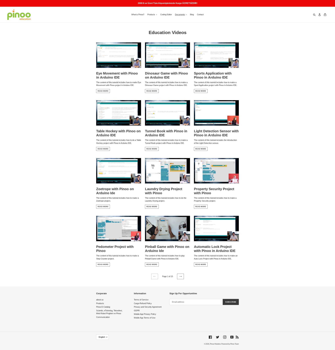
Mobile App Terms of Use (144, 318)
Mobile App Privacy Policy (145, 314)
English (102, 337)
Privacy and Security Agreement (147, 307)
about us (100, 300)
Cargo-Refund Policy (143, 303)
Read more (103, 91)
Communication (103, 317)
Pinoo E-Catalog (103, 307)
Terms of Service (141, 300)
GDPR (137, 310)
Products (100, 303)
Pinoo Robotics (215, 344)
